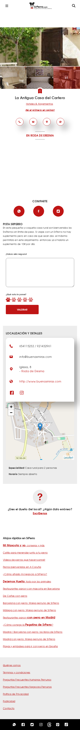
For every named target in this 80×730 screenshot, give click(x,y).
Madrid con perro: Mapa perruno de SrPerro (29, 639)
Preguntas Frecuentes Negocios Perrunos (27, 686)
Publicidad (9, 701)
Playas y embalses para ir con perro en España (30, 646)
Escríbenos (40, 513)
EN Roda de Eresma (40, 135)
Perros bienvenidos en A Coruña (22, 567)
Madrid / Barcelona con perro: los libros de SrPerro (33, 632)
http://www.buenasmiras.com (40, 381)
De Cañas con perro (15, 596)
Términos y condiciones (16, 672)
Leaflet (68, 457)
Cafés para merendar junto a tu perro (25, 552)
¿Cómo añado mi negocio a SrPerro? (25, 574)
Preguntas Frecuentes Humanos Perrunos (27, 679)
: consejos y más (24, 545)
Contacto (9, 708)
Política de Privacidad (16, 694)
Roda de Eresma (32, 371)
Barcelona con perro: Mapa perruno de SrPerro (31, 603)
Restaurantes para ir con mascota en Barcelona (31, 588)
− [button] (11, 412)
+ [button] (11, 406)
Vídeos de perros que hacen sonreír (24, 559)
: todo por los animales (27, 581)
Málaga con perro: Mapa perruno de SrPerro (29, 610)
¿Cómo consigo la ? (28, 624)
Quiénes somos (12, 665)
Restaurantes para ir (29, 617)
